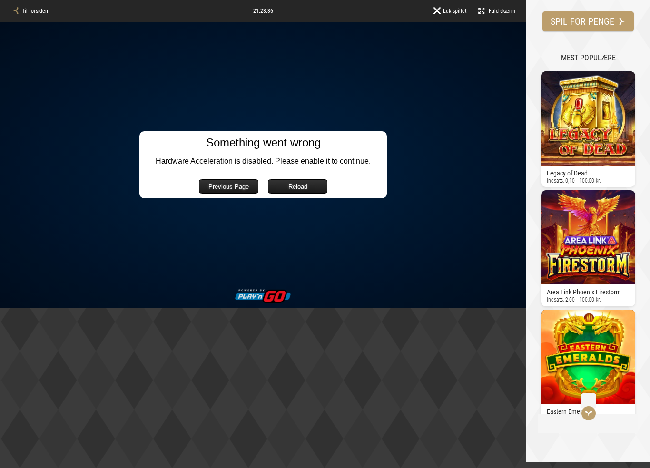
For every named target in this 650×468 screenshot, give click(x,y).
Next (543, 244)
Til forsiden (35, 11)
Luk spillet (455, 11)
